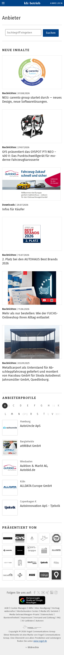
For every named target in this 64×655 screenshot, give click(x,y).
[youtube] (42, 593)
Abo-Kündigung (43, 608)
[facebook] (33, 593)
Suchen (51, 33)
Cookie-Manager (19, 608)
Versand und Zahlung (44, 617)
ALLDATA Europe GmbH (36, 486)
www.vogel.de (40, 641)
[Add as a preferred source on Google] (32, 600)
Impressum (27, 617)
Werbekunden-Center (28, 611)
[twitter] (37, 593)
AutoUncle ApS (30, 426)
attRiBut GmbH (30, 446)
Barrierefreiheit (12, 617)
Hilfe (31, 608)
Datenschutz (47, 614)
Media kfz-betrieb (50, 611)
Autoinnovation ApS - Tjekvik (40, 506)
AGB (7, 608)
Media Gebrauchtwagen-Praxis (24, 614)
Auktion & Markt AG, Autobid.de (34, 468)
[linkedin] (51, 593)
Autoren (39, 620)
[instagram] (55, 592)
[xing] (47, 593)
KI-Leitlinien (28, 620)
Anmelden (56, 3)
